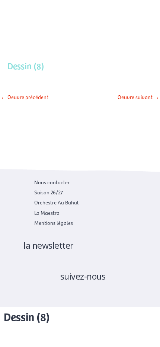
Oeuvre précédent (24, 97)
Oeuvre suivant (138, 97)
